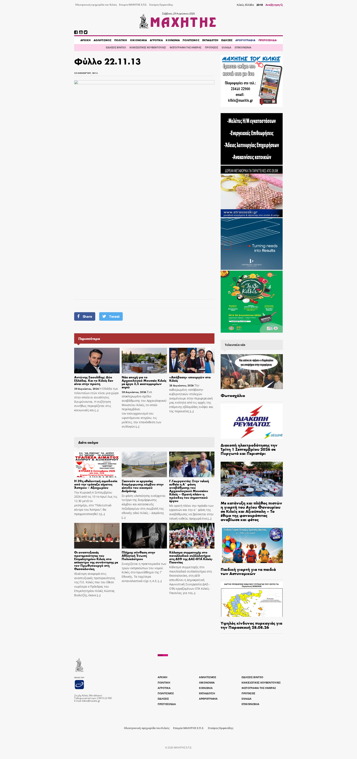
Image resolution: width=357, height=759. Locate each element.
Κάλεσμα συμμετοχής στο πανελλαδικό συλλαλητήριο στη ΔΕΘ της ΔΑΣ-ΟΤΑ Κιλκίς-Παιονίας (191, 557)
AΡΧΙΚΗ (85, 40)
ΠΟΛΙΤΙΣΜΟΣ (191, 40)
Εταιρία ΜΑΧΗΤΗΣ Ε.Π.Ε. (133, 4)
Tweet (114, 316)
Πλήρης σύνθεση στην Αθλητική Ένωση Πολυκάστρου (138, 555)
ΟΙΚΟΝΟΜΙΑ (138, 40)
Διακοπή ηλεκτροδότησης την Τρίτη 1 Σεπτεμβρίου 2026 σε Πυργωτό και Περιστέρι (249, 449)
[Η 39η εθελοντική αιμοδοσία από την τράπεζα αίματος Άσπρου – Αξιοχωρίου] (97, 464)
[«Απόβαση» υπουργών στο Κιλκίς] (192, 360)
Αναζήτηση (273, 5)
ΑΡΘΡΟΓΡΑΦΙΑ (245, 40)
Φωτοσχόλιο (233, 395)
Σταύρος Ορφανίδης (161, 4)
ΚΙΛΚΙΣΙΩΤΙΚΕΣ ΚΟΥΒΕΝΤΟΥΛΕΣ (148, 47)
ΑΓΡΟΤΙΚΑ (156, 40)
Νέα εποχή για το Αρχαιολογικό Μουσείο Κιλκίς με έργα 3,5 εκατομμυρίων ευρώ (144, 382)
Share (87, 316)
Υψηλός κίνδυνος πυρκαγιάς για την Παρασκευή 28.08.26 (251, 625)
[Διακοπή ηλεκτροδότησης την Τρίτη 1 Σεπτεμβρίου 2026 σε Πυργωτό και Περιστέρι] (252, 421)
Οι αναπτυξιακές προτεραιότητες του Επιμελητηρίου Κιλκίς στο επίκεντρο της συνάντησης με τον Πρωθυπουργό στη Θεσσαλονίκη (96, 560)
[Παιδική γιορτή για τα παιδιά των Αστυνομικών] (252, 545)
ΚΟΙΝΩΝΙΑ (173, 40)
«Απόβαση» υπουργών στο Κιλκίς (190, 378)
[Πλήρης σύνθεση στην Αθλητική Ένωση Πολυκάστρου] (144, 536)
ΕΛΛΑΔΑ (226, 47)
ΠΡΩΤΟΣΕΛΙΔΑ (267, 40)
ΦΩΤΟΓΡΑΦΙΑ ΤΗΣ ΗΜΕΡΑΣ (185, 47)
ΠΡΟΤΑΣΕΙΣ (211, 47)
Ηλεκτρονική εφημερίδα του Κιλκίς (96, 4)
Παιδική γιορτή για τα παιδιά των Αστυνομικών (248, 571)
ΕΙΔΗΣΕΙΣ (226, 40)
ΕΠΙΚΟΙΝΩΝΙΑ (243, 47)
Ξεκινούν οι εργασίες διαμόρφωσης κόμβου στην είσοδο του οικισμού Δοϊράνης (143, 486)
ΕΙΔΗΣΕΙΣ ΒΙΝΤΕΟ (116, 47)
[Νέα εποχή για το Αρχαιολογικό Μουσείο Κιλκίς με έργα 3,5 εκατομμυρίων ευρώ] (144, 360)
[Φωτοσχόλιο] (252, 371)
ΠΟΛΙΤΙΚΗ (120, 40)
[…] (96, 410)
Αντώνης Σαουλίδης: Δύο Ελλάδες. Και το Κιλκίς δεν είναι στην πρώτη (93, 380)
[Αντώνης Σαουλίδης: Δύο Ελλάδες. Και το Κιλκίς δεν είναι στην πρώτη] (97, 360)
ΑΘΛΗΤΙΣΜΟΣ (102, 40)
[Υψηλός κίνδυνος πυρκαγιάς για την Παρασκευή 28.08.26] (252, 599)
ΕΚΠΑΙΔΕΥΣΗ (210, 40)
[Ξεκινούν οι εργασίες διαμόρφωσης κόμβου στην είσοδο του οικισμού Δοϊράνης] (144, 464)
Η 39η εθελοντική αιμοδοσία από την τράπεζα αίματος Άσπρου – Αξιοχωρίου (95, 484)
